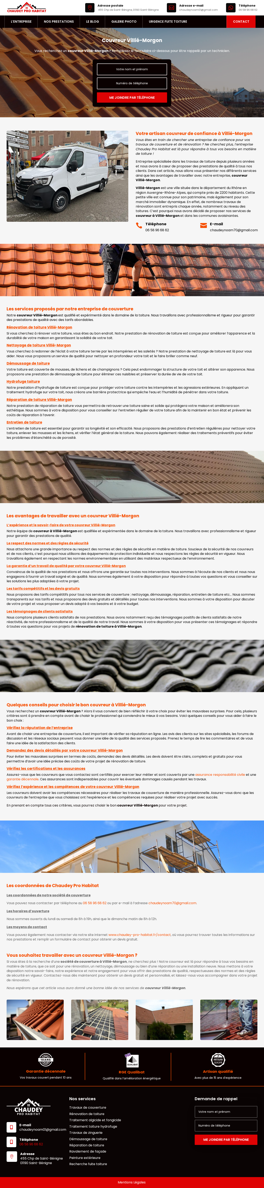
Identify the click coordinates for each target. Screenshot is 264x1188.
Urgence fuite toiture (168, 21)
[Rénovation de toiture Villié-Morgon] (99, 1039)
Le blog (92, 21)
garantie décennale (23, 779)
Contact (241, 21)
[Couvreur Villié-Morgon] (35, 1039)
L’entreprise (21, 21)
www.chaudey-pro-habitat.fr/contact (139, 934)
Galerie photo (124, 21)
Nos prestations (59, 21)
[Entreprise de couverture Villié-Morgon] (164, 1039)
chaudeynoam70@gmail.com (234, 230)
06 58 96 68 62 (157, 230)
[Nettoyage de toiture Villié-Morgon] (228, 1039)
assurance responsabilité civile (220, 774)
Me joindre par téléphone (132, 97)
